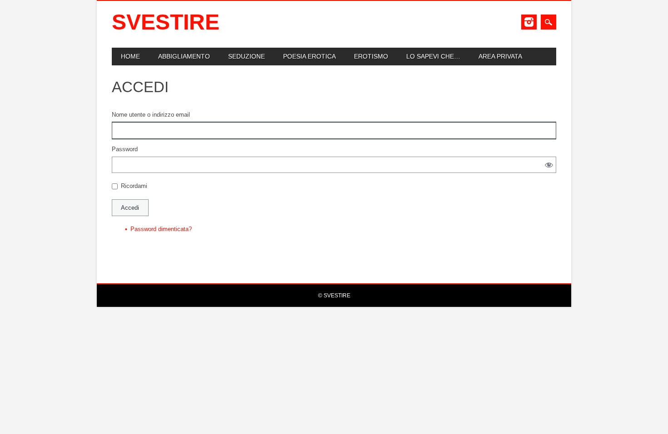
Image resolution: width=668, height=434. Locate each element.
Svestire (165, 22)
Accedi (130, 207)
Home (130, 56)
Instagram (529, 22)
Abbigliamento (184, 56)
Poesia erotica (309, 56)
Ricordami (134, 185)
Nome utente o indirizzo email (151, 114)
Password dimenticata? (161, 229)
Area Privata (500, 56)
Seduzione (246, 56)
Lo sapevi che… (433, 56)
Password (125, 149)
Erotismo (371, 56)
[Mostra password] (548, 164)
